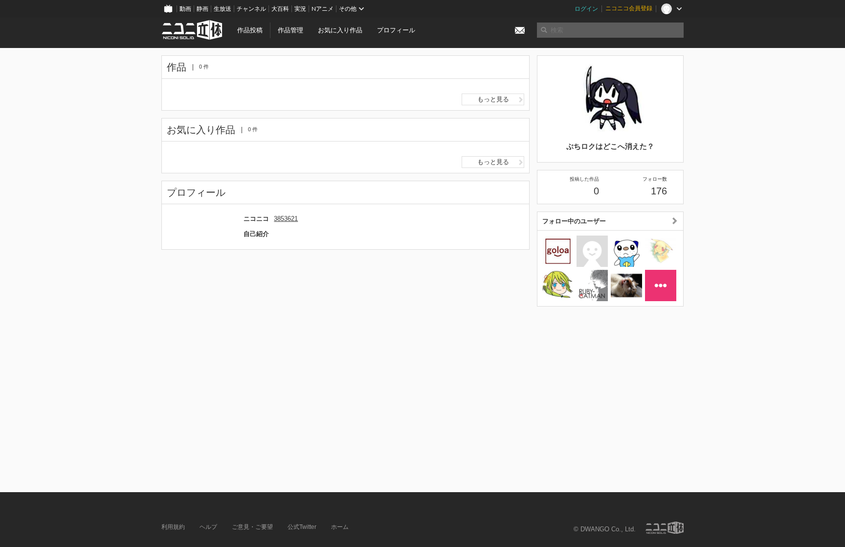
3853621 (286, 218)
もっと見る (493, 99)
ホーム (340, 526)
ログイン (586, 9)
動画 (185, 9)
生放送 (222, 9)
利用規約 (173, 526)
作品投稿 (250, 30)
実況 (300, 9)
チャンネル (251, 9)
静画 (202, 9)
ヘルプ (208, 526)
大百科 (280, 9)
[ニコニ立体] (664, 528)
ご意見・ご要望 (252, 526)
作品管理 (290, 30)
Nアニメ (322, 9)
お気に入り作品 (340, 30)
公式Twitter (302, 526)
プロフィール (396, 30)
